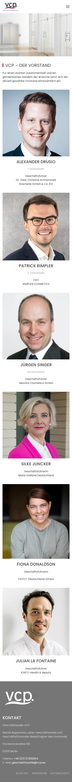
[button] (67, 6)
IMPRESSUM (39, 773)
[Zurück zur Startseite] (11, 6)
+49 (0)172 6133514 (26, 758)
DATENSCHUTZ (59, 773)
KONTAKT (22, 773)
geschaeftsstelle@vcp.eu (28, 762)
